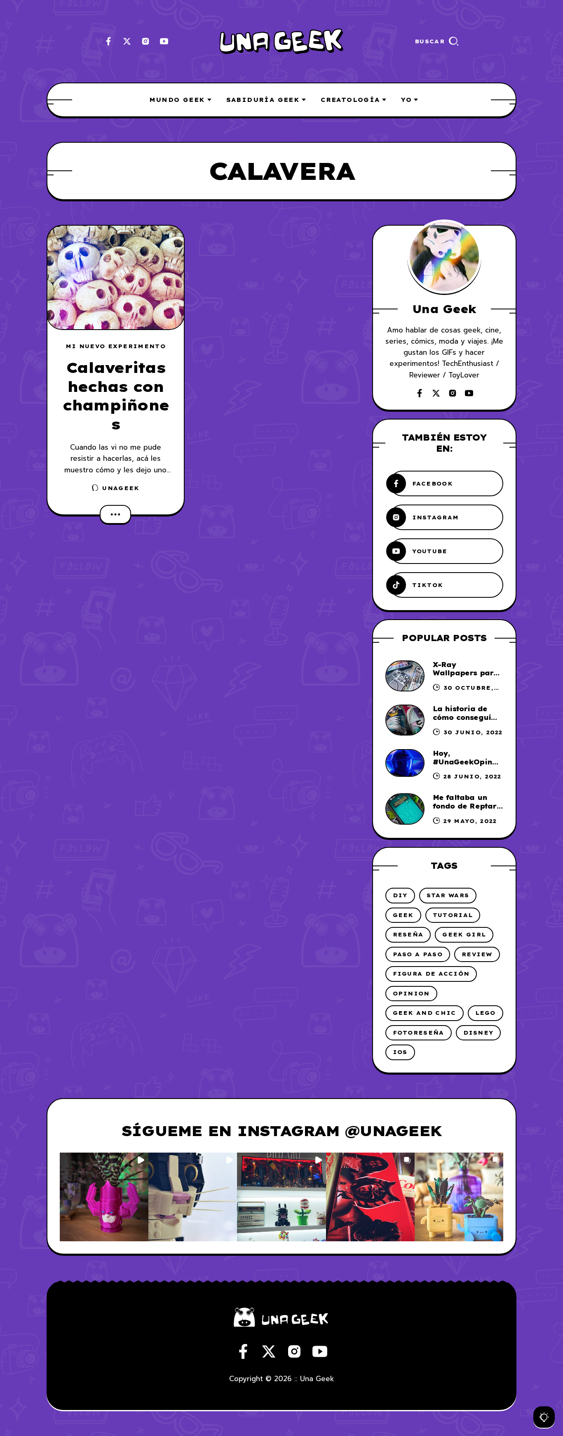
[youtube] (164, 41)
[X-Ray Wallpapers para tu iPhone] (405, 675)
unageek (120, 488)
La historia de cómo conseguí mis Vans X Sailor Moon (467, 721)
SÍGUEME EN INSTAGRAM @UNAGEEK (281, 1131)
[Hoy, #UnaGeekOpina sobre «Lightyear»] (405, 763)
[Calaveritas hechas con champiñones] (116, 277)
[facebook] (108, 41)
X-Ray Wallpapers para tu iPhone (466, 673)
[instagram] (145, 41)
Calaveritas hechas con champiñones (116, 395)
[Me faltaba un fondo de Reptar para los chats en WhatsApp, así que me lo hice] (405, 808)
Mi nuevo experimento (116, 346)
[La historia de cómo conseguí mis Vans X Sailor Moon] (405, 720)
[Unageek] (281, 41)
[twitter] (127, 41)
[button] (104, 1197)
